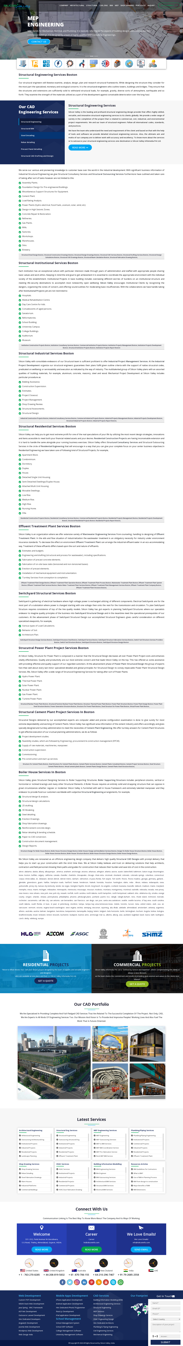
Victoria (39, 907)
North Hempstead (119, 893)
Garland (160, 879)
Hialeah (92, 882)
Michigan (42, 889)
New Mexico (24, 893)
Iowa (162, 882)
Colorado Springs (137, 875)
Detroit (56, 879)
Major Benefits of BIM (142, 1185)
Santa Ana (107, 900)
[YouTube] (106, 1282)
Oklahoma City (145, 893)
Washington (60, 907)
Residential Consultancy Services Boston (64, 518)
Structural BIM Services (105, 1185)
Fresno (124, 879)
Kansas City (42, 886)
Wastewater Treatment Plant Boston (125, 583)
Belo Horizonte (113, 911)
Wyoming (105, 907)
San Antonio (55, 900)
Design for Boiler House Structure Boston (132, 851)
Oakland (130, 893)
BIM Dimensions (140, 1190)
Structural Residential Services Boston (47, 426)
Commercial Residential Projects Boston (94, 518)
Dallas (32, 879)
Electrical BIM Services (104, 1190)
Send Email (141, 1249)
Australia (29, 911)
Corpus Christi (24, 879)
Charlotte (72, 875)
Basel (142, 915)
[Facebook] (62, 1282)
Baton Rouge (147, 871)
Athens (21, 911)
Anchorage (76, 871)
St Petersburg (63, 904)
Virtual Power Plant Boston (139, 706)
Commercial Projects (141, 1144)
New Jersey (159, 889)
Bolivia (153, 911)
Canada (56, 875)
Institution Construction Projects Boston (36, 345)
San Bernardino (67, 900)
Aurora (114, 871)
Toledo (116, 904)
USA (159, 904)
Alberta (109, 915)
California (48, 875)
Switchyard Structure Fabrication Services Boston (115, 640)
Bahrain (43, 911)
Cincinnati (108, 875)
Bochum (139, 911)
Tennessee (103, 904)
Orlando (36, 897)
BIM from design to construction (146, 1181)
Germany (152, 879)
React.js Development (65, 1311)
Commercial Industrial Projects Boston (90, 418)
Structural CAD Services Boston (111, 255)
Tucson (131, 904)
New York (44, 893)
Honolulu (100, 882)
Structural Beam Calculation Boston (96, 257)
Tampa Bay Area (92, 904)
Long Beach (95, 886)
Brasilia (29, 915)
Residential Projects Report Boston (108, 521)
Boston (27, 875)
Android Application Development (69, 1304)
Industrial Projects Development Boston (148, 418)
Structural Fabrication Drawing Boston (123, 257)
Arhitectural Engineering (31, 1135)
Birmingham (130, 911)
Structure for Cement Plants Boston (35, 764)
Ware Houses (27, 1181)
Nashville (135, 889)
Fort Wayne (106, 879)
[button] (14, 30)
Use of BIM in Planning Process (145, 1177)
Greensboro (31, 882)
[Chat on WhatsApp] (120, 1282)
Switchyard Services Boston (88, 640)
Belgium (103, 911)
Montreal (127, 889)
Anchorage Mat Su (97, 915)
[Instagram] (77, 1282)
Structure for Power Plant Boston (89, 706)
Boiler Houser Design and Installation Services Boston (98, 851)
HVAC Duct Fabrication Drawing (70, 1190)
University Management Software (69, 1334)
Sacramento (32, 900)
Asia (120, 915)
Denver (50, 879)
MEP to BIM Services (103, 1144)
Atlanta (108, 871)
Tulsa (137, 904)
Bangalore (51, 911)
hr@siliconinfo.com (91, 1242)
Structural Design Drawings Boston (86, 255)
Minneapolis (62, 889)
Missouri (90, 889)
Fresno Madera (134, 879)
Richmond (152, 897)
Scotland (114, 886)
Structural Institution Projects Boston (82, 348)
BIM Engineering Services (105, 1169)
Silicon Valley (105, 1343)
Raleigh (113, 897)
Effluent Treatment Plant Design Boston (35, 583)
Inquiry (151, 5)
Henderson (84, 882)
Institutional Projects (29, 1144)
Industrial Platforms (29, 1185)
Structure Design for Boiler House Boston (35, 851)
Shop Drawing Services (30, 1169)
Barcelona (60, 911)
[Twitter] (70, 1282)
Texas (110, 904)
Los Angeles (105, 886)
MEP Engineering (102, 1135)
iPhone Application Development (69, 1300)
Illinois (137, 882)
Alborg (115, 915)
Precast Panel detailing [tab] (31, 149)
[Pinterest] (91, 1282)
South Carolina (158, 900)
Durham (75, 879)
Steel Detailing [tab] (27, 135)
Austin (120, 871)
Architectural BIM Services (106, 1181)
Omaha (154, 893)
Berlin (122, 911)
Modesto (98, 889)
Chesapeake (82, 875)
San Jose (98, 900)
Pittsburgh (82, 897)
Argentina (160, 907)
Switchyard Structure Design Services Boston (36, 640)
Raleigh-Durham (124, 897)
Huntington (117, 882)
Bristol (49, 915)
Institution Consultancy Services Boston (65, 345)
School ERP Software (64, 1327)
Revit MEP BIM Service (104, 1156)
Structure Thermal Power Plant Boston (97, 704)
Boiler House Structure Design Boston (64, 851)
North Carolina (79, 893)
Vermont (32, 907)
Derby (27, 918)
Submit (165, 1342)
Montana (107, 889)
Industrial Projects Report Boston (104, 421)
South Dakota (24, 904)
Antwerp (151, 907)
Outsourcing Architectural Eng (33, 1139)
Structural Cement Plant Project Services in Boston (56, 712)
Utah (154, 904)
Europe (41, 918)
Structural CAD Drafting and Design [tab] (37, 156)
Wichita (80, 907)
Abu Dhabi (114, 907)
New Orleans (34, 893)
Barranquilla (81, 911)
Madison (145, 886)
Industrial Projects (28, 1148)
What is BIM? (138, 1173)
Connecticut (159, 875)
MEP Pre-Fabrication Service (106, 1152)
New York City (54, 893)
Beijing (90, 911)
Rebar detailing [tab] (28, 142)
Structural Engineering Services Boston (48, 75)
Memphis (22, 889)
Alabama (28, 871)
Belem (96, 911)
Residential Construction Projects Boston (35, 518)
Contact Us (38, 45)
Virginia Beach (49, 907)
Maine (152, 886)
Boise (21, 875)
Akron (21, 871)
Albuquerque (50, 871)
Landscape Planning (29, 1156)
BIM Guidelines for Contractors (145, 1169)
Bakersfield (128, 871)
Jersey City (33, 886)
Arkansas (92, 871)
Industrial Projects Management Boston (119, 418)
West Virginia (71, 907)
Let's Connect (168, 5)
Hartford (68, 882)
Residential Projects (29, 1152)
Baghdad (135, 915)
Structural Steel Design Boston (32, 255)
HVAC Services (64, 1169)
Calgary (41, 875)
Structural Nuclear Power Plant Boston (34, 704)
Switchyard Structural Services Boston (47, 593)
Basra (147, 915)
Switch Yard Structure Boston (70, 642)
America (60, 871)
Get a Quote (45, 980)
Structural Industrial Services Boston (46, 353)
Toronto (123, 904)
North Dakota (92, 893)
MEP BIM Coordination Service (107, 1148)
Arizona (85, 871)
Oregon (28, 897)
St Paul (54, 904)
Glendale (22, 882)
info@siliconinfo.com (141, 1242)
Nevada (151, 889)
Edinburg (33, 918)
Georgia (144, 879)
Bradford (22, 915)
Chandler (64, 875)
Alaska (35, 871)
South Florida (36, 904)
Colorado (125, 875)
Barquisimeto (70, 911)
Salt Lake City (44, 900)
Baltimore (137, 871)
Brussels (56, 915)
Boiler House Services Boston (55, 853)
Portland (95, 897)
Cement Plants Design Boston (96, 766)
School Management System (67, 1323)
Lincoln (87, 886)
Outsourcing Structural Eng (69, 1139)
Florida (98, 879)
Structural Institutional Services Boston (48, 263)
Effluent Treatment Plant (68, 1156)
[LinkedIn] (84, 1282)
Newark (63, 893)
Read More (79, 147)
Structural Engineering (67, 1135)
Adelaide (122, 907)
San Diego (90, 900)
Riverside (160, 897)
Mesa (29, 889)
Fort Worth (116, 879)
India (131, 882)
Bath (152, 915)
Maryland (160, 886)
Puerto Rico (105, 897)
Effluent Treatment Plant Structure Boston (91, 588)
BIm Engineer (101, 1173)
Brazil (35, 915)
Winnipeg (87, 907)
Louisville (130, 886)
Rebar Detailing (27, 1173)
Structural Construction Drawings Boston (59, 255)
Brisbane (42, 915)
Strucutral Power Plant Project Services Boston (54, 648)
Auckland (127, 915)
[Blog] (98, 1282)
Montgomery (117, 889)
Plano (89, 897)
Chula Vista (99, 875)
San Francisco (79, 900)
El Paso (92, 879)
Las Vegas (65, 886)
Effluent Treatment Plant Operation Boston (65, 583)
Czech (21, 918)
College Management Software (68, 1330)
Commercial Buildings (30, 1190)
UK (163, 904)
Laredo (58, 886)
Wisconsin (96, 907)
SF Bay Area (146, 900)
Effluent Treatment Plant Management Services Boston (110, 585)
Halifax (46, 882)
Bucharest (64, 915)
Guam (40, 882)
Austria (36, 911)
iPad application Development (68, 1315)
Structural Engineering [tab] (31, 121)
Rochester (23, 900)
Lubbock (138, 886)
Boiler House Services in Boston (42, 772)
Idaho (125, 882)
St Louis (46, 904)
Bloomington (158, 871)
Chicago (91, 875)
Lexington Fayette (77, 886)
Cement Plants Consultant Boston (113, 764)
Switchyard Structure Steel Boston (65, 640)
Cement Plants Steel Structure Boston (121, 766)
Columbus (149, 875)
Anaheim (67, 871)
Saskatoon (116, 900)
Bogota (147, 911)
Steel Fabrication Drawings (32, 1177)
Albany (41, 871)
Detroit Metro (65, 879)
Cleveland (117, 875)
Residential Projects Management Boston (123, 518)
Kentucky (51, 886)
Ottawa (43, 897)
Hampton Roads (57, 882)
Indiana (145, 882)
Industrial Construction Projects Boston (34, 418)
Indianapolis (153, 882)
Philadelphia (64, 897)
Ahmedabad (132, 907)
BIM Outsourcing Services (106, 1177)
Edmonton (84, 879)
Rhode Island (141, 897)
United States (145, 904)
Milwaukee (51, 889)
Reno (133, 897)
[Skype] (113, 1282)
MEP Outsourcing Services (106, 1139)
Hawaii (75, 882)
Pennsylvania (53, 897)
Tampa (81, 904)
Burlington (160, 915)
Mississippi (81, 889)
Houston (108, 882)
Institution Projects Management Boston (122, 345)
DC (37, 879)
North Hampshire (104, 893)
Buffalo (34, 875)
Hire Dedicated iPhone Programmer (70, 1307)
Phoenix (73, 897)
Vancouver (23, 907)
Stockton (73, 904)
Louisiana (122, 886)
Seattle (124, 900)
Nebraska (143, 889)
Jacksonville (23, 886)
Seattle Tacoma (134, 900)
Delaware (43, 879)
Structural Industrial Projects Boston (79, 421)
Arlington (100, 871)
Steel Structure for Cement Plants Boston (63, 764)
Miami (35, 889)
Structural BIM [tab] (27, 128)
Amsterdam (142, 907)
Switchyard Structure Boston (92, 642)
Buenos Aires (83, 915)
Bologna (160, 911)
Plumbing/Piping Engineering (145, 1135)
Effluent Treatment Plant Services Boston (49, 526)
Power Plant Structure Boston (122, 704)
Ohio (136, 893)
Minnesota (72, 889)
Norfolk (70, 893)
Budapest (73, 915)
